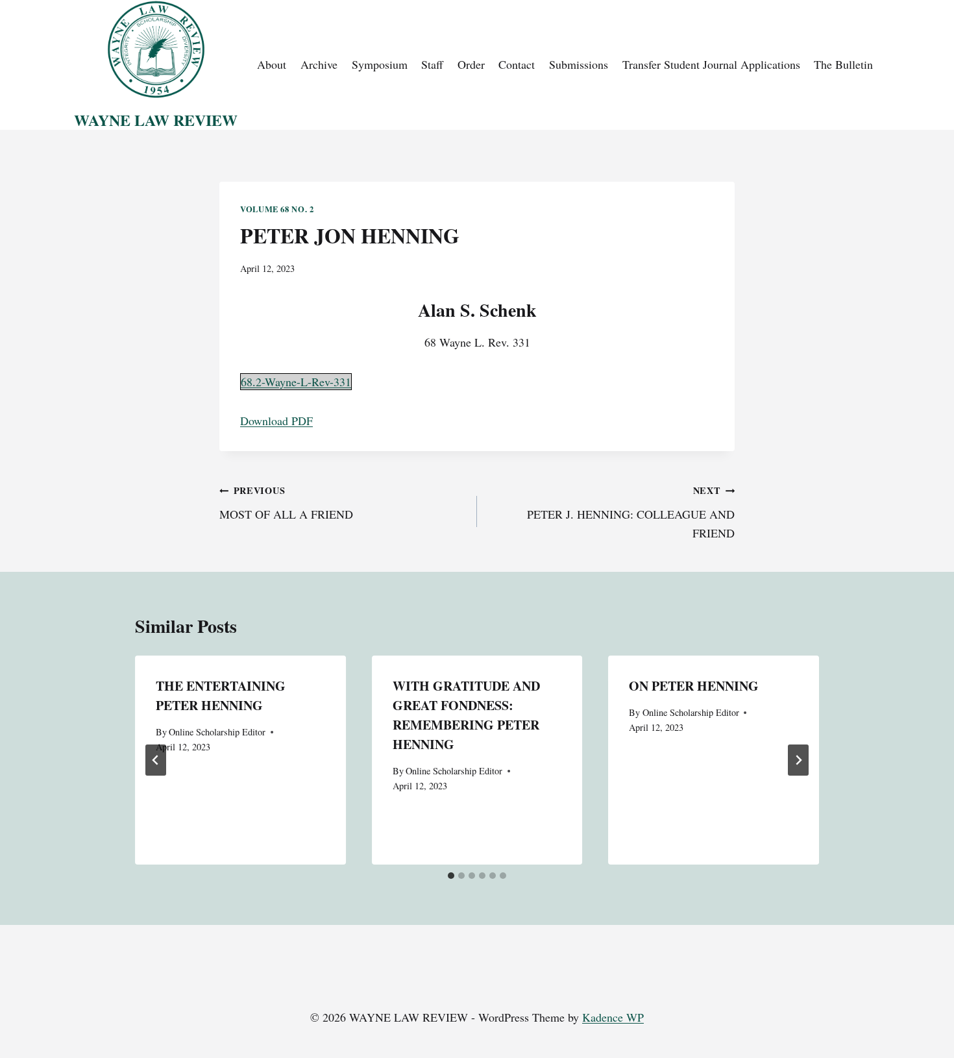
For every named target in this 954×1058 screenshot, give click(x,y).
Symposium (380, 64)
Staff (432, 64)
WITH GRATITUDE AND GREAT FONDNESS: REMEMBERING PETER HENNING (466, 715)
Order (471, 64)
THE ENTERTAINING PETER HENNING (221, 695)
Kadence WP (613, 1017)
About (271, 64)
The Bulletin (843, 64)
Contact (516, 64)
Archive (318, 64)
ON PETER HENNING (694, 685)
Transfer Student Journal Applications (711, 64)
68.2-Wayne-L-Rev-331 (296, 381)
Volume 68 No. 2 (276, 209)
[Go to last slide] (155, 760)
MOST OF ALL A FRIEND (286, 503)
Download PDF (276, 420)
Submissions (578, 64)
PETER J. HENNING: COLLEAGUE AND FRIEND (631, 512)
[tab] (451, 875)
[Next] (798, 760)
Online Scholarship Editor (217, 732)
